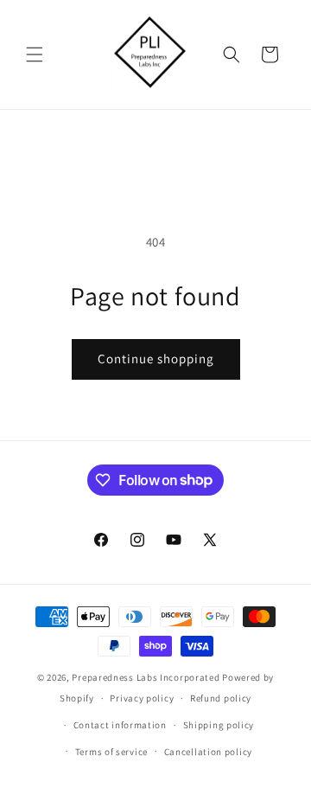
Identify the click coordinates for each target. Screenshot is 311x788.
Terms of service (111, 752)
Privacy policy (142, 698)
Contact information (120, 725)
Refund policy (220, 698)
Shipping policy (219, 725)
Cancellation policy (208, 752)
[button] (35, 54)
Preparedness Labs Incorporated (145, 677)
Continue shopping (156, 358)
